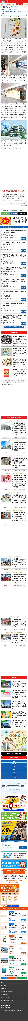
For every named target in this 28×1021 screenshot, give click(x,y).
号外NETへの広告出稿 (7, 991)
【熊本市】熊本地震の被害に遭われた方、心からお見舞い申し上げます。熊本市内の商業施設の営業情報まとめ (19, 446)
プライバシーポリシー (7, 997)
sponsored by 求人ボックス (19, 227)
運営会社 (4, 985)
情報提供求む (5, 988)
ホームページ (13, 43)
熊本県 (20, 16)
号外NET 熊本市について (7, 1000)
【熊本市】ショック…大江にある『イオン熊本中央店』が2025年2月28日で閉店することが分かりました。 (19, 562)
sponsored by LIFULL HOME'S (18, 908)
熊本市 (22, 786)
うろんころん (10, 384)
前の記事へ (6, 210)
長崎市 (3, 786)
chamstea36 (4, 382)
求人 (14, 4)
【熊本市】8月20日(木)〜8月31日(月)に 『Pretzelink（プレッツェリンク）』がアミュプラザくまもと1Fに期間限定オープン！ (19, 694)
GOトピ (2, 4)
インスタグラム (5, 104)
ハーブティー (20, 382)
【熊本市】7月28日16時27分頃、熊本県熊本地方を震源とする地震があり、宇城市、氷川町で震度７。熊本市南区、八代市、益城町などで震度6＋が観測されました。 (19, 481)
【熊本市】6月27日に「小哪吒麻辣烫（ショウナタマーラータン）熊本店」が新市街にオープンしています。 (19, 623)
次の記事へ (22, 210)
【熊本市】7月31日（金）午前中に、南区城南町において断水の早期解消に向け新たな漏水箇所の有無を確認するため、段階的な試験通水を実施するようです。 (19, 428)
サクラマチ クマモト (12, 382)
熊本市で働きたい (8, 227)
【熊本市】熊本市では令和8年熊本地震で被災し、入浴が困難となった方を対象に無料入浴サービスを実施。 (19, 578)
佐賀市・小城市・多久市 (13, 786)
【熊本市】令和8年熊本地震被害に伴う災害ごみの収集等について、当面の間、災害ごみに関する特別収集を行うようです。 (19, 638)
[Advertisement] (14, 402)
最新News (9, 4)
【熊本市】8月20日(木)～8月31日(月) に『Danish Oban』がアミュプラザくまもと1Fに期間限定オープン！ (19, 724)
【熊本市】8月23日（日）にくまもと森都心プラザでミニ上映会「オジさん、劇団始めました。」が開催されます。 (19, 705)
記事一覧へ (14, 210)
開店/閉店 (20, 4)
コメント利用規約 (23, 205)
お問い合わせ (5, 994)
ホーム (3, 982)
